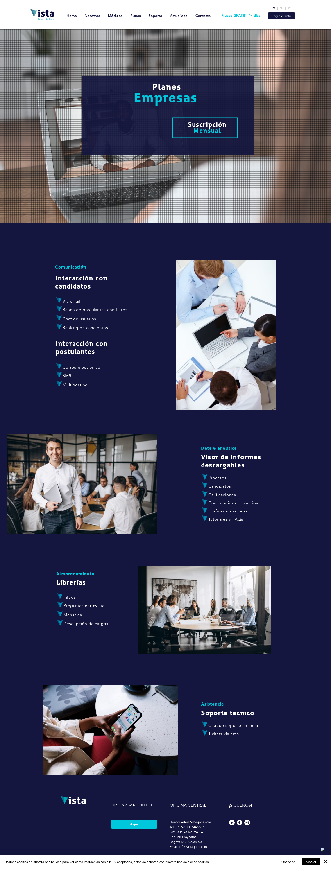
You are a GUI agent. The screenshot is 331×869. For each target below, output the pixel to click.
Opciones (288, 862)
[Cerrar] (325, 861)
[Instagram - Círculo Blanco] (247, 822)
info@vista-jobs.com (193, 847)
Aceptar (310, 862)
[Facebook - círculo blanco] (239, 822)
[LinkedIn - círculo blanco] (232, 822)
